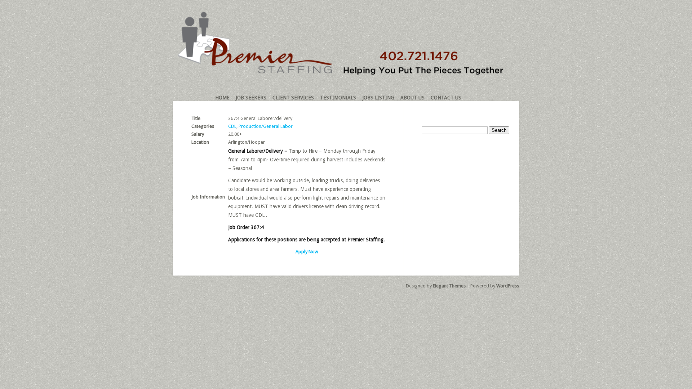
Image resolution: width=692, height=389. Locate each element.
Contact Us (446, 97)
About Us (412, 97)
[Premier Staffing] (343, 73)
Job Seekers (251, 97)
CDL (232, 126)
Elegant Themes (449, 286)
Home (222, 97)
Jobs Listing (378, 97)
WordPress (507, 286)
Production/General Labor (266, 126)
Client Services (293, 97)
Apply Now (307, 251)
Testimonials (338, 97)
